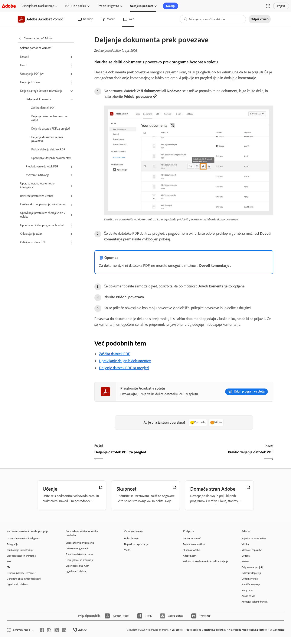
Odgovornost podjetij (252, 567)
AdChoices (278, 629)
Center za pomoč (192, 538)
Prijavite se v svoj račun (254, 538)
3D (8, 567)
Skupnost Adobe (191, 549)
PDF (9, 561)
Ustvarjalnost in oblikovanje (38, 6)
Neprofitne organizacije (136, 544)
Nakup (170, 6)
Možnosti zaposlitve (252, 549)
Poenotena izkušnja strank (79, 554)
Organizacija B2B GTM (77, 565)
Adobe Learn (189, 555)
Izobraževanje (131, 538)
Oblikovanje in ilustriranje (20, 549)
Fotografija (12, 544)
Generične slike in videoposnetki (24, 578)
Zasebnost (177, 629)
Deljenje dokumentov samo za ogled (49, 118)
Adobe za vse (248, 595)
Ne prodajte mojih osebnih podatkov (248, 629)
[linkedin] (64, 630)
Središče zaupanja (251, 584)
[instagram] (49, 630)
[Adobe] (8, 6)
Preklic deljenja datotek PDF (48, 149)
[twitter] (57, 630)
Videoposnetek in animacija (21, 555)
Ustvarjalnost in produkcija (80, 559)
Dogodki (246, 555)
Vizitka (245, 544)
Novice (245, 561)
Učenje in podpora (141, 6)
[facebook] (42, 630)
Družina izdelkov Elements (21, 572)
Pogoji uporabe (193, 629)
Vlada (127, 549)
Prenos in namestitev (194, 544)
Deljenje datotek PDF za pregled (50, 128)
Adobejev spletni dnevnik (255, 601)
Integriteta (247, 590)
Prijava (281, 6)
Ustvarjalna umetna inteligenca (23, 538)
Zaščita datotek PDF (43, 108)
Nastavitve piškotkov (215, 629)
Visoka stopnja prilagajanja (80, 542)
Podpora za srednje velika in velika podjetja (205, 561)
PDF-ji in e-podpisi (75, 6)
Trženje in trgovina (108, 6)
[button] (268, 6)
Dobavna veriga (250, 578)
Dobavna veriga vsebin (77, 548)
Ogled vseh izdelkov (17, 584)
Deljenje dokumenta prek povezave (47, 139)
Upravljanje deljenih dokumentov (51, 158)
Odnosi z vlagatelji (251, 572)
